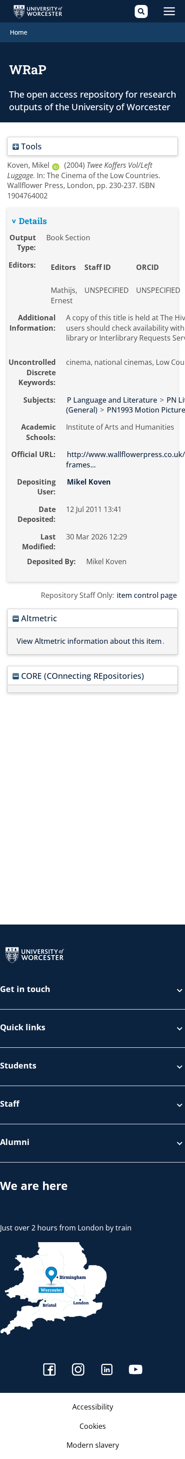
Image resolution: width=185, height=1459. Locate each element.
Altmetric (38, 618)
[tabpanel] (92, 395)
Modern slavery (92, 1445)
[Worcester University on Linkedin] (107, 1370)
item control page (147, 595)
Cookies (92, 1426)
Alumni (15, 1142)
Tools (30, 146)
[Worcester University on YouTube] (135, 1370)
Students (18, 1066)
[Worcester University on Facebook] (49, 1370)
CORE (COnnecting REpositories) (81, 675)
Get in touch (25, 989)
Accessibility (92, 1407)
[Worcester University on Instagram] (78, 1370)
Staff (9, 1104)
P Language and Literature (112, 400)
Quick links (22, 1028)
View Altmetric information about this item (89, 641)
